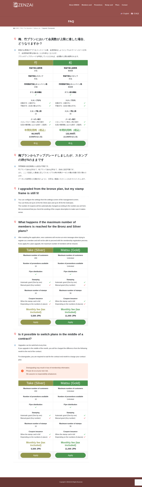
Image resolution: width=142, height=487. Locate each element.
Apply (35, 322)
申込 (36, 143)
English (126, 13)
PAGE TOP (136, 470)
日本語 (136, 13)
